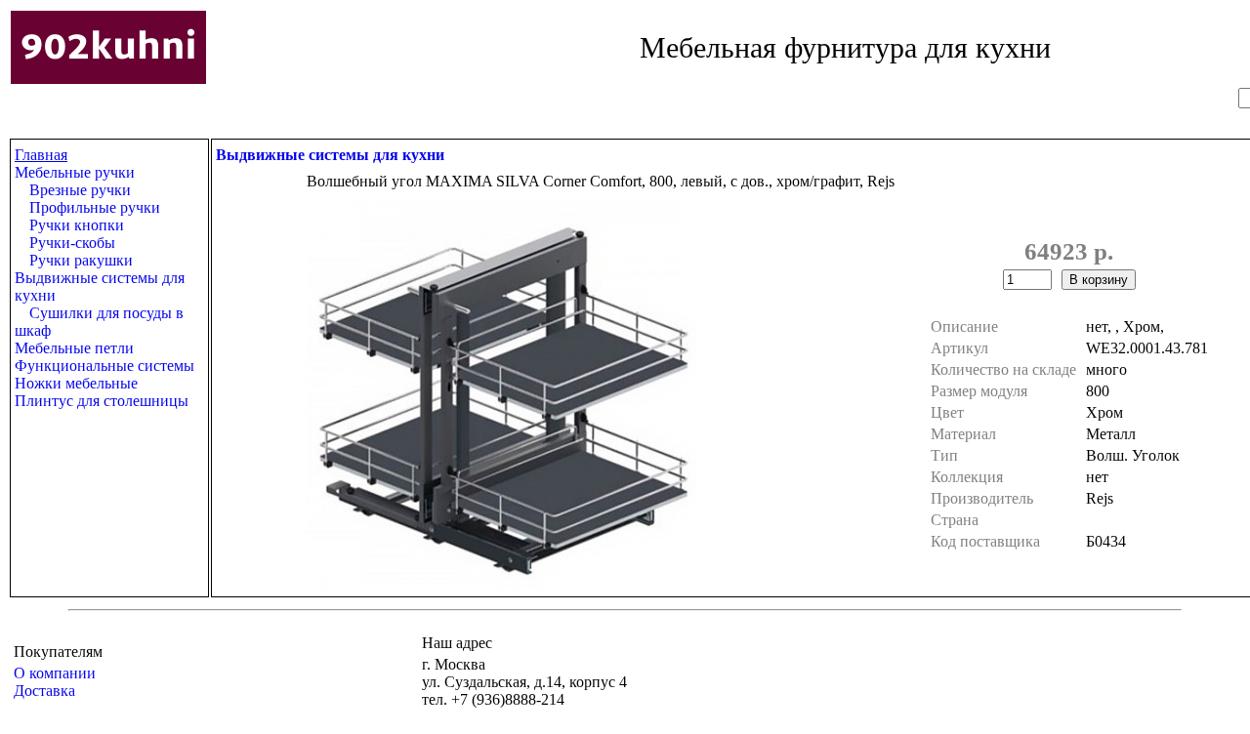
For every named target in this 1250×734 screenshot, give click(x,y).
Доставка (44, 690)
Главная (41, 154)
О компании (55, 673)
